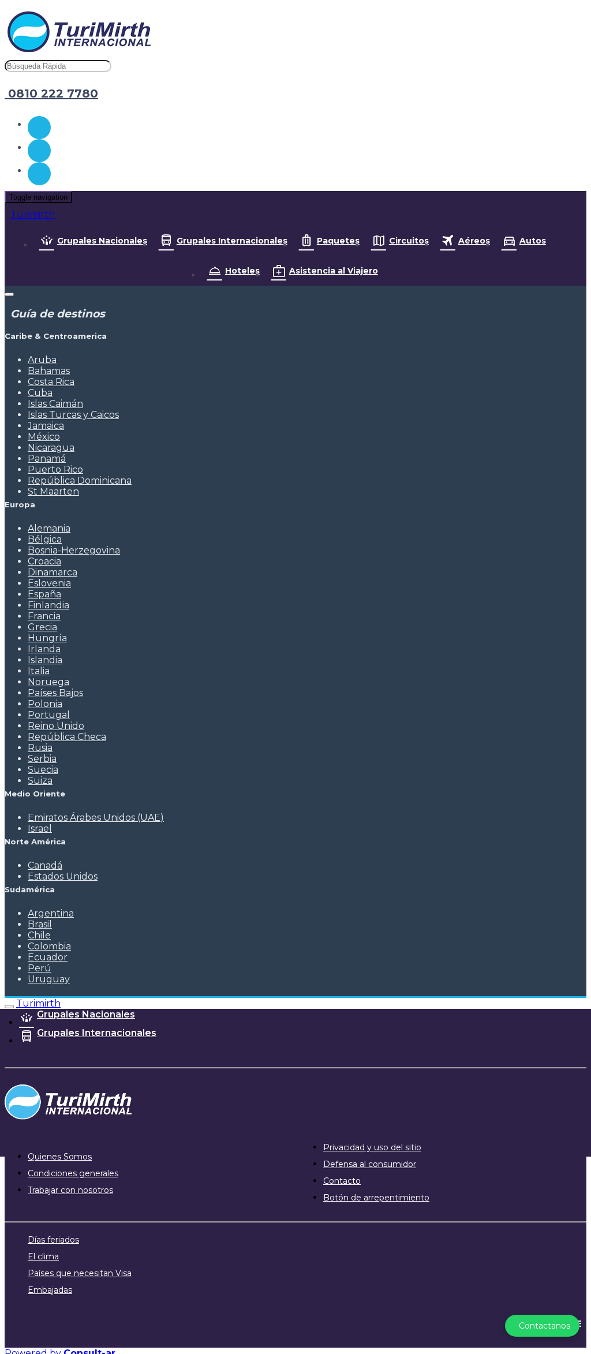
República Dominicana (80, 480)
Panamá (47, 458)
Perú (39, 968)
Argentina (51, 913)
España (44, 594)
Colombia (49, 946)
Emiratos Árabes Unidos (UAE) (96, 817)
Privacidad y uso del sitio (372, 1147)
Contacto (342, 1181)
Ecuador (48, 957)
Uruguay (49, 979)
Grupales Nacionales (102, 240)
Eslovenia (49, 583)
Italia (39, 670)
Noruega (48, 681)
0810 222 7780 (51, 93)
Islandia (45, 659)
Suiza (40, 780)
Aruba (42, 359)
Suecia (43, 769)
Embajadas (50, 1290)
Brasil (40, 924)
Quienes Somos (60, 1156)
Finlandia (48, 605)
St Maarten (53, 491)
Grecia (42, 627)
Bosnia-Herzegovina (74, 550)
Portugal (49, 714)
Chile (39, 935)
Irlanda (44, 649)
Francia (44, 616)
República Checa (67, 736)
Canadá (45, 865)
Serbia (42, 758)
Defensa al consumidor (369, 1164)
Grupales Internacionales (232, 240)
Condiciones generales (73, 1173)
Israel (40, 828)
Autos (532, 240)
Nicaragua (51, 447)
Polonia (45, 703)
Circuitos (409, 240)
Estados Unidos (63, 876)
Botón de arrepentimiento (376, 1197)
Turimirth (32, 214)
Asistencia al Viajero (333, 270)
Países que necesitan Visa (80, 1273)
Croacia (44, 561)
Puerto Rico (55, 469)
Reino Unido (56, 725)
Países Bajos (55, 692)
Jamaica (46, 425)
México (44, 436)
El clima (43, 1256)
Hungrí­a (47, 638)
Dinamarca (52, 572)
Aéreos (474, 240)
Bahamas (49, 370)
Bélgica (45, 539)
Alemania (49, 528)
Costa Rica (51, 381)
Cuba (40, 392)
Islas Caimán (55, 403)
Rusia (40, 747)
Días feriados (53, 1240)
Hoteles (242, 270)
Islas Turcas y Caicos (73, 414)
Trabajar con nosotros (70, 1190)
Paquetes (338, 240)
